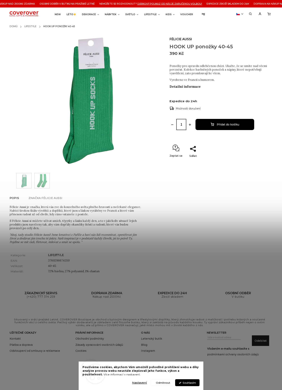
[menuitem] (58, 14)
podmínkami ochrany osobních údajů (233, 354)
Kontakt (15, 338)
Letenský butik (151, 338)
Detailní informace (185, 86)
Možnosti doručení (188, 108)
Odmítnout (163, 382)
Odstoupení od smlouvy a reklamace (35, 350)
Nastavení (139, 382)
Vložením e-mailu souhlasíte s (233, 351)
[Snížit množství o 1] (172, 124)
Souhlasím (189, 382)
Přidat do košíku (228, 124)
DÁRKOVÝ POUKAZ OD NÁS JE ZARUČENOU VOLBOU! (165, 3)
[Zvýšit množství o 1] (190, 124)
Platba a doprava (21, 345)
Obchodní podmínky (89, 338)
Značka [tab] (45, 198)
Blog (144, 345)
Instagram (148, 350)
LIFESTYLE (56, 255)
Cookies (81, 350)
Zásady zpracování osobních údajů (99, 345)
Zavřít (262, 162)
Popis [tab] (14, 198)
